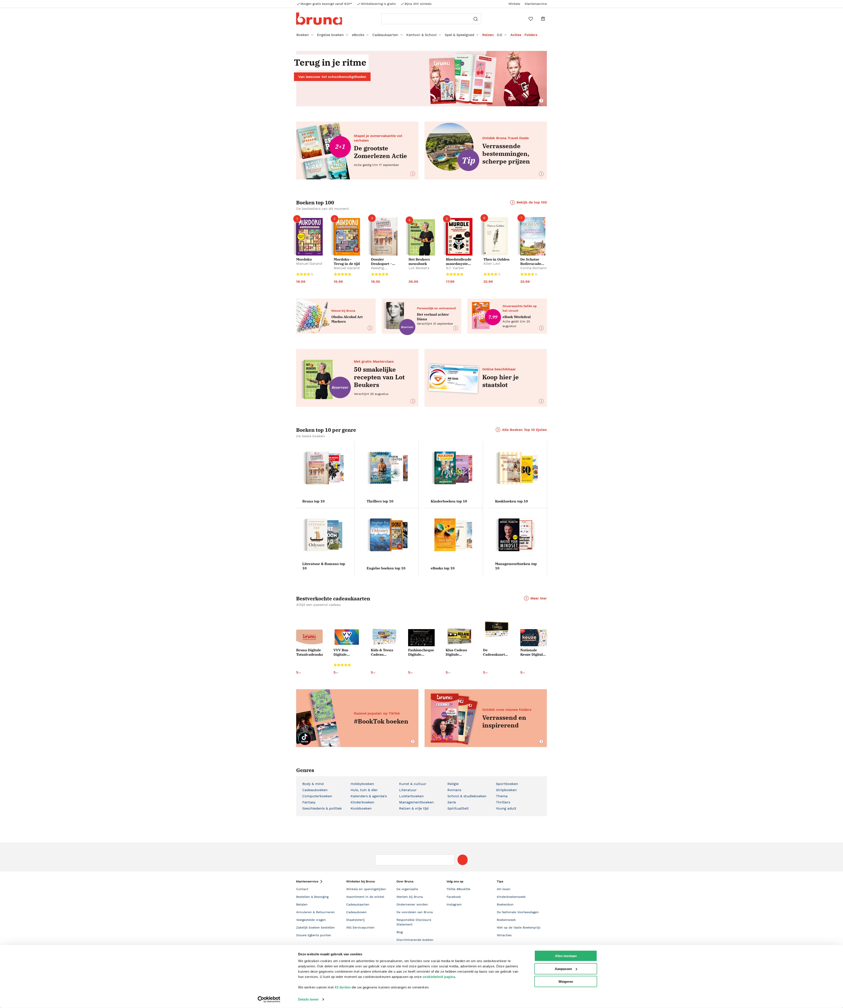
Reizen (488, 35)
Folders (530, 35)
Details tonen (308, 999)
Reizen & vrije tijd (414, 808)
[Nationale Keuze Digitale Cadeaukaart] (533, 637)
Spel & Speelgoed (459, 35)
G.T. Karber (455, 268)
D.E (499, 35)
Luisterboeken (411, 796)
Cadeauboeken (315, 790)
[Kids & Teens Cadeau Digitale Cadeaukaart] (384, 637)
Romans (454, 790)
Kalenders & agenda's (369, 796)
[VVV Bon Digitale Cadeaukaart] (346, 637)
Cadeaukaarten (385, 35)
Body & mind (313, 784)
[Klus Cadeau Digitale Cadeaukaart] (459, 636)
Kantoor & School (421, 35)
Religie (453, 784)
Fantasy (308, 802)
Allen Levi (491, 263)
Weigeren (565, 981)
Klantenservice (536, 3)
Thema (502, 796)
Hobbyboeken (362, 784)
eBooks (358, 35)
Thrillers (503, 802)
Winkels (514, 3)
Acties (515, 35)
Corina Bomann (533, 268)
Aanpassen (563, 968)
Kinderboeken (362, 802)
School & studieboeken (466, 796)
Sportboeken (507, 784)
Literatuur (408, 790)
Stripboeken (506, 790)
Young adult (506, 808)
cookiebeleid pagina (439, 977)
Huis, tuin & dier (364, 790)
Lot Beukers (419, 268)
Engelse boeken (330, 35)
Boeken (302, 35)
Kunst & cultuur (412, 784)
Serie (451, 802)
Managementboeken (416, 802)
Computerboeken (317, 796)
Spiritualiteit (458, 808)
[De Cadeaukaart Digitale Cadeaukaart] (496, 629)
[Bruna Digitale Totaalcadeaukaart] (309, 638)
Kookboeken (361, 808)
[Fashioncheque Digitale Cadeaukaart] (421, 637)
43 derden (343, 987)
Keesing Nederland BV (382, 270)
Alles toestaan (566, 956)
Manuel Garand (309, 263)
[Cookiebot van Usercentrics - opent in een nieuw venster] (269, 999)
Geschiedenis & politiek (322, 808)
